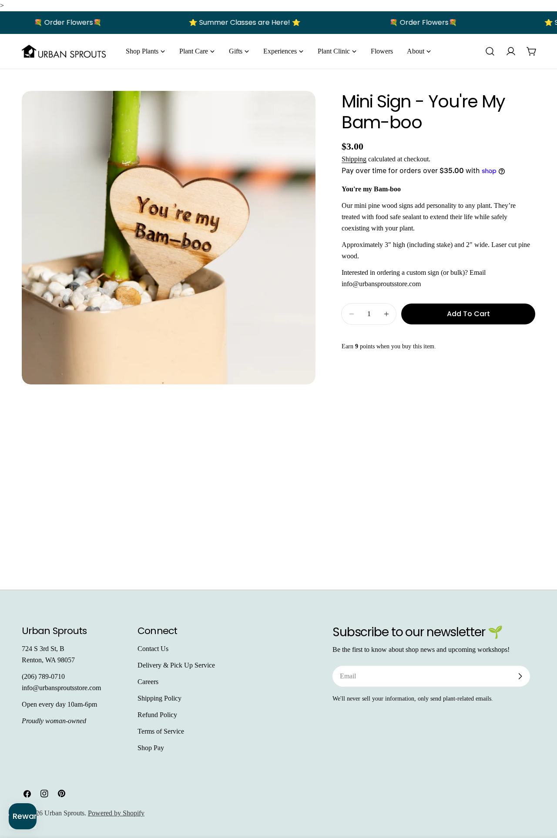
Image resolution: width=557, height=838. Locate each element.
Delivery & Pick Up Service (176, 665)
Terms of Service (161, 731)
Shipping (354, 159)
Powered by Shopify (116, 813)
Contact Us (153, 648)
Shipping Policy (159, 698)
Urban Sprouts (64, 813)
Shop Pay (151, 747)
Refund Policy (157, 714)
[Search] (490, 51)
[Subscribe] (520, 676)
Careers (148, 681)
